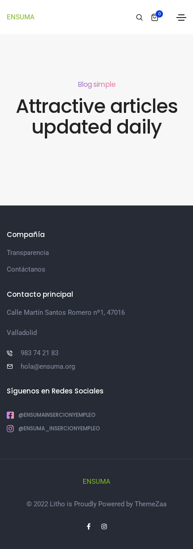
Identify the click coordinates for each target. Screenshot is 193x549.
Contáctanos (26, 269)
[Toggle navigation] (181, 17)
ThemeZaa (151, 504)
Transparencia (28, 253)
